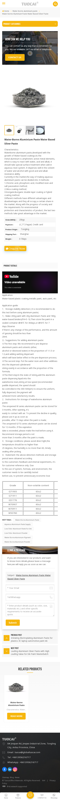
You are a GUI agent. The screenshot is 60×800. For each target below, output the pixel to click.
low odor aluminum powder (16, 533)
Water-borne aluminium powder (17, 542)
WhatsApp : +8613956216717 (22, 762)
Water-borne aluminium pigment (18, 537)
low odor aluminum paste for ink (18, 529)
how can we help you (17, 39)
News (17, 777)
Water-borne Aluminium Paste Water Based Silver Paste (16, 704)
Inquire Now (17, 248)
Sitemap (5, 777)
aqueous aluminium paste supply (18, 524)
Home (6, 11)
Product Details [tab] (10, 265)
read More (16, 716)
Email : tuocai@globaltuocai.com (23, 752)
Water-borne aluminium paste (25, 11)
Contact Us (14, 57)
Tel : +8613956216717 (19, 757)
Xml (43, 780)
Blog (12, 777)
